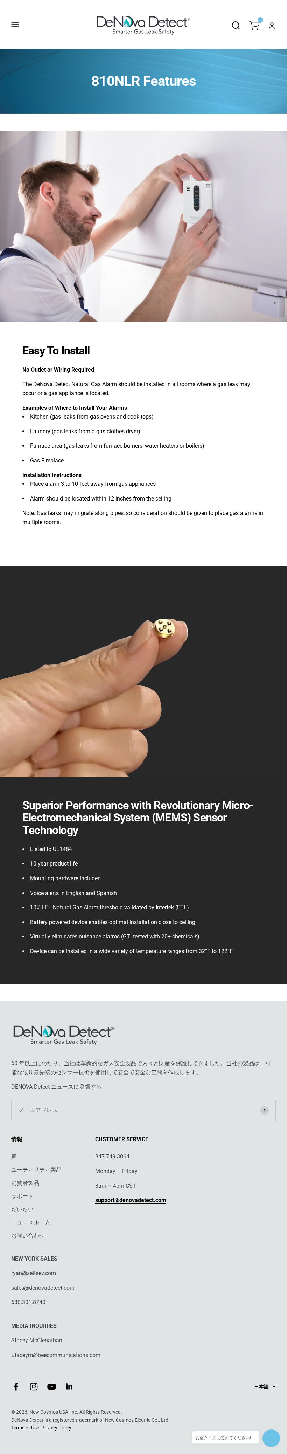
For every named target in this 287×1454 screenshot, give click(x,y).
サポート (22, 1196)
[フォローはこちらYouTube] (51, 1386)
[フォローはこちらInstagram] (33, 1386)
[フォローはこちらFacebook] (16, 1386)
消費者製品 (25, 1183)
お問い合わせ (28, 1235)
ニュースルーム (30, 1222)
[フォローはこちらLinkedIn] (69, 1386)
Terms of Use (25, 1428)
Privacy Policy (56, 1428)
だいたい (22, 1209)
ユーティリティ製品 (36, 1169)
